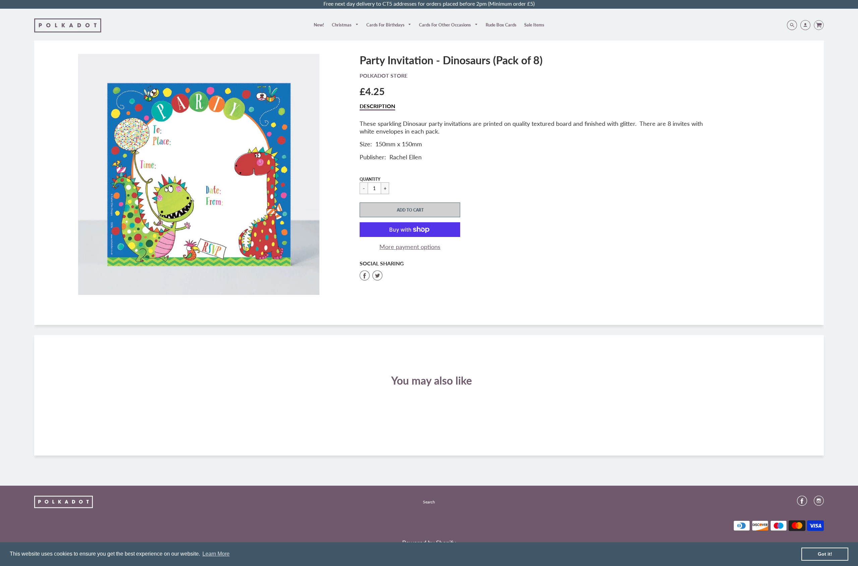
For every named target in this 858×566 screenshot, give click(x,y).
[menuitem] (318, 24)
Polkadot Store (384, 75)
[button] (410, 210)
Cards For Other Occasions (445, 24)
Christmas (342, 24)
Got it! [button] (825, 554)
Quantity (370, 179)
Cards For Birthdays (386, 24)
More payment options (409, 246)
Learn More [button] (216, 554)
